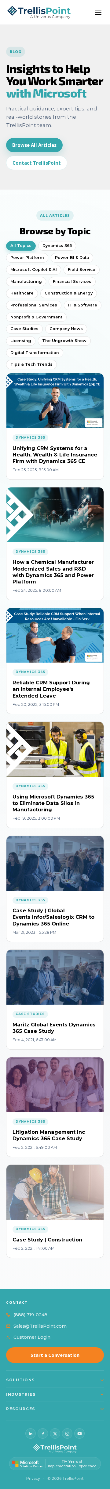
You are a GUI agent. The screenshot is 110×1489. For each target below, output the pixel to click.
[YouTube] (79, 1433)
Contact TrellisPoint (37, 163)
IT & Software (82, 305)
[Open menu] (98, 12)
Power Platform (27, 257)
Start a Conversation (55, 1355)
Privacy (33, 1478)
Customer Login (31, 1337)
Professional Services (33, 305)
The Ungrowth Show (64, 340)
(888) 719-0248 (30, 1315)
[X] (55, 1433)
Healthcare (22, 293)
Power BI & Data (72, 257)
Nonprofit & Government (36, 317)
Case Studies (24, 328)
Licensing (20, 340)
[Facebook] (43, 1433)
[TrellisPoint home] (54, 1448)
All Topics (20, 245)
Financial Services (72, 281)
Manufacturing (26, 281)
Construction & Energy (69, 293)
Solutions (20, 1380)
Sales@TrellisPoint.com (40, 1326)
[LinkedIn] (30, 1433)
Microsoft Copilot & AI (33, 269)
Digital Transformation (34, 352)
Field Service (81, 269)
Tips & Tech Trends (31, 364)
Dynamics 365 (57, 245)
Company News (66, 328)
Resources (20, 1408)
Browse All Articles (34, 145)
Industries (21, 1394)
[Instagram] (67, 1433)
